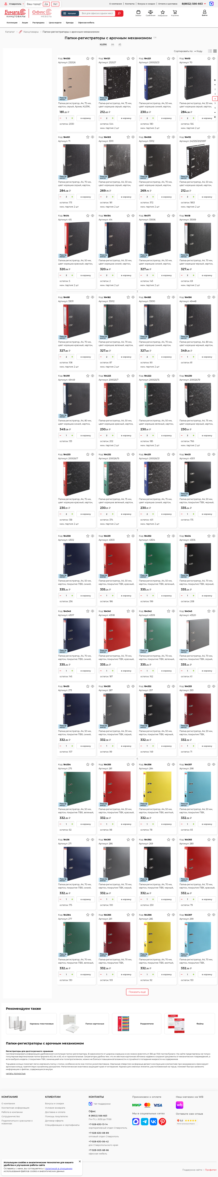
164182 (107, 297)
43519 (152, 615)
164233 (66, 454)
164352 (147, 686)
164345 (188, 611)
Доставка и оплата (55, 1112)
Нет (55, 4)
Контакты (130, 4)
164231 (147, 454)
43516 (192, 540)
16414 (66, 215)
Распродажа (38, 23)
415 (70, 219)
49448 (193, 301)
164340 (67, 611)
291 (110, 919)
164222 (147, 375)
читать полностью (16, 1073)
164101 (66, 137)
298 (192, 768)
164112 (188, 137)
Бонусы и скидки (146, 4)
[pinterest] (162, 1122)
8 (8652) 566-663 (98, 1115)
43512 (71, 540)
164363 (188, 839)
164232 (107, 454)
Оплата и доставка (167, 4)
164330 (67, 536)
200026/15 (114, 458)
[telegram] (144, 1122)
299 (192, 919)
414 (110, 219)
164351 (107, 686)
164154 (107, 215)
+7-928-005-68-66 (99, 1150)
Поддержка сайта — (199, 1170)
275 (70, 768)
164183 (147, 297)
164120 (66, 58)
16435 (66, 686)
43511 (192, 458)
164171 (147, 215)
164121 (107, 58)
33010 (152, 301)
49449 (71, 379)
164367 (188, 915)
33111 (111, 141)
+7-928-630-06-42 (99, 1141)
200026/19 (195, 379)
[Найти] (119, 13)
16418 (187, 215)
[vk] (135, 1122)
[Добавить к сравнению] (92, 58)
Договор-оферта (54, 1120)
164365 (107, 915)
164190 (188, 297)
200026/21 (154, 458)
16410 (187, 58)
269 (151, 843)
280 (192, 843)
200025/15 (154, 379)
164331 (107, 536)
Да (46, 4)
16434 (188, 536)
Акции (25, 23)
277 (70, 919)
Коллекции (12, 23)
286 (111, 843)
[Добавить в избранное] (87, 58)
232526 (72, 62)
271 (69, 843)
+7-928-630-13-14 (98, 1124)
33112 (151, 141)
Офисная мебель (86, 23)
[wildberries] (179, 1105)
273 (70, 690)
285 (151, 919)
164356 (147, 764)
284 (151, 768)
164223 (107, 375)
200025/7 (113, 379)
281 (110, 768)
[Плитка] (215, 51)
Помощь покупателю (56, 1116)
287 (111, 690)
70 (191, 62)
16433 (188, 454)
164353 (188, 686)
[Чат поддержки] (211, 3)
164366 (148, 915)
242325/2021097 (198, 141)
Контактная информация (15, 1107)
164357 (188, 764)
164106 (147, 137)
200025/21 (154, 62)
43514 (152, 540)
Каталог (72, 13)
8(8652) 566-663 (192, 3)
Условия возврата (55, 1107)
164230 (188, 375)
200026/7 (73, 458)
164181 (66, 297)
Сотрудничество (10, 1116)
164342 (148, 611)
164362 (147, 839)
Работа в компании (12, 1112)
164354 (67, 764)
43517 (71, 615)
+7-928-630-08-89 (99, 1132)
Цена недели (55, 23)
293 (191, 690)
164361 (107, 839)
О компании (115, 4)
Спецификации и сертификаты (62, 1125)
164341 (107, 611)
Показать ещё (137, 992)
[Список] (210, 51)
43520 (193, 615)
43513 (111, 540)
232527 (112, 62)
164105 (107, 137)
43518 (112, 615)
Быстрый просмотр (76, 76)
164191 (66, 375)
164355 (107, 764)
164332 (147, 536)
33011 (71, 301)
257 (151, 690)
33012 (111, 301)
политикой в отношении (58, 1168)
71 (69, 141)
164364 (67, 915)
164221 (147, 58)
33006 (152, 219)
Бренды (70, 23)
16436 (66, 839)
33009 (193, 219)
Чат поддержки (102, 1103)
